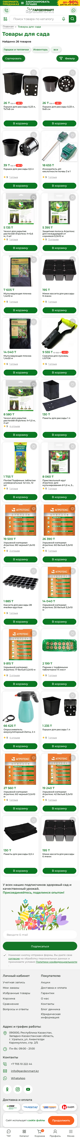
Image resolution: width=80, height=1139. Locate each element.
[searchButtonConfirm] (72, 19)
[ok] (7, 1089)
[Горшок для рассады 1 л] (59, 707)
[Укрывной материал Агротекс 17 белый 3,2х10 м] (20, 644)
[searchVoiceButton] (63, 19)
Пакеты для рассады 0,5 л (19, 854)
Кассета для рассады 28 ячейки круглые (18, 606)
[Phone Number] (6, 10)
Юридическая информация (51, 1015)
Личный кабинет (16, 976)
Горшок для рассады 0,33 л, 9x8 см (58, 107)
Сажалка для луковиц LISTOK (55, 357)
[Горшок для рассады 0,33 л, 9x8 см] (59, 84)
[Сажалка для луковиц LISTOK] (59, 333)
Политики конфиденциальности (56, 961)
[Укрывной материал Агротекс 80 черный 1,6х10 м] (20, 520)
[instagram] (17, 1089)
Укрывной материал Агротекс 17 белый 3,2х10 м (20, 668)
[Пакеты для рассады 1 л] (59, 395)
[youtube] (28, 1089)
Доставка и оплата (54, 987)
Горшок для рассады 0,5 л (19, 169)
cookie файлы (36, 1120)
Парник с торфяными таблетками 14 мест (55, 668)
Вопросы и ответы (15, 1009)
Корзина (9, 998)
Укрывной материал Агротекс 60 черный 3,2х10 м (19, 794)
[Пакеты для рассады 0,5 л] (20, 831)
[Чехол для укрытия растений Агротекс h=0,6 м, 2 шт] (20, 208)
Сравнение (11, 1004)
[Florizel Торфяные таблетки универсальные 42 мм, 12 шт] (20, 457)
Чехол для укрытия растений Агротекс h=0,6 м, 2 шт (18, 233)
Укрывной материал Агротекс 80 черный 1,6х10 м (19, 545)
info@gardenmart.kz (25, 1071)
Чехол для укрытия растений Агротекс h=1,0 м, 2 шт (20, 420)
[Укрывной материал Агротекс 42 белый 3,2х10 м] (59, 769)
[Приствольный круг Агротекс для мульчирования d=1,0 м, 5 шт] (59, 457)
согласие (14, 958)
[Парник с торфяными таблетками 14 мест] (59, 644)
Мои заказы (11, 987)
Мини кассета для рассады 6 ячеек (58, 855)
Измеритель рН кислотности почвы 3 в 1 (56, 170)
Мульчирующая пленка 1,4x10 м (17, 294)
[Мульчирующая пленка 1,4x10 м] (20, 271)
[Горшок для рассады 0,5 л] (20, 146)
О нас (45, 998)
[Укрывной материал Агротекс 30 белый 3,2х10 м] (59, 582)
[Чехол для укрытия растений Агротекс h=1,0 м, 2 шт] (20, 395)
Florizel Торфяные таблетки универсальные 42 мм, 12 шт (20, 483)
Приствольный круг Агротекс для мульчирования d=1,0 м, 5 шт (57, 483)
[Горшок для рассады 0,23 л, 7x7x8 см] (20, 84)
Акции (45, 982)
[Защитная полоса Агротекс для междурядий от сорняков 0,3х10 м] (59, 208)
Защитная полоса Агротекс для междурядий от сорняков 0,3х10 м (58, 233)
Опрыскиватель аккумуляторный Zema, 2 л (19, 730)
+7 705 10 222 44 (21, 1064)
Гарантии (47, 993)
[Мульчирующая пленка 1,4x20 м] (20, 333)
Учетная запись (14, 982)
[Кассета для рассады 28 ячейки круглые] (20, 582)
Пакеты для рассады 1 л (56, 418)
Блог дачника (50, 1009)
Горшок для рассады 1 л (56, 729)
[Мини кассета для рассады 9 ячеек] (59, 271)
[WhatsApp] (73, 10)
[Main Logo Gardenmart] (40, 10)
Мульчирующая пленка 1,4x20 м (17, 357)
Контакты (47, 1004)
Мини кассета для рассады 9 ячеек (58, 294)
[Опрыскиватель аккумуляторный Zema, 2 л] (20, 707)
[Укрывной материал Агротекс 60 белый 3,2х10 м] (59, 520)
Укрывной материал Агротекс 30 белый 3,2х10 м (57, 607)
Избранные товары (16, 993)
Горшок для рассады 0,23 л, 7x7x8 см (20, 107)
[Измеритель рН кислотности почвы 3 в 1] (59, 146)
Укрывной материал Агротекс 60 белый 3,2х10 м (57, 545)
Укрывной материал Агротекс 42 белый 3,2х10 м (57, 794)
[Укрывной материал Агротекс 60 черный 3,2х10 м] (20, 769)
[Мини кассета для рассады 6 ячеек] (59, 831)
